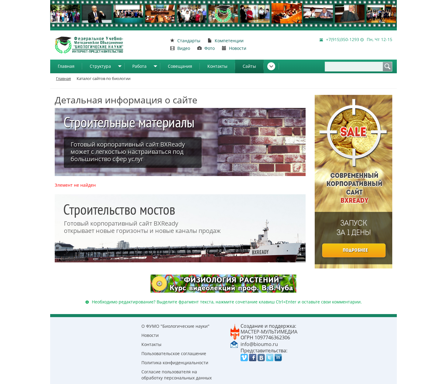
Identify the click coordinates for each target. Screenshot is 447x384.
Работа (139, 66)
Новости (150, 335)
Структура (100, 66)
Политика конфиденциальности (174, 362)
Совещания (180, 66)
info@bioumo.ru (259, 344)
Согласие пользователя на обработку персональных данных (176, 375)
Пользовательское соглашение (173, 353)
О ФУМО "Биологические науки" (175, 326)
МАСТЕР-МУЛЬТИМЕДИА (269, 331)
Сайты (249, 66)
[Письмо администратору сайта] (234, 344)
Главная (66, 66)
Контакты (217, 66)
